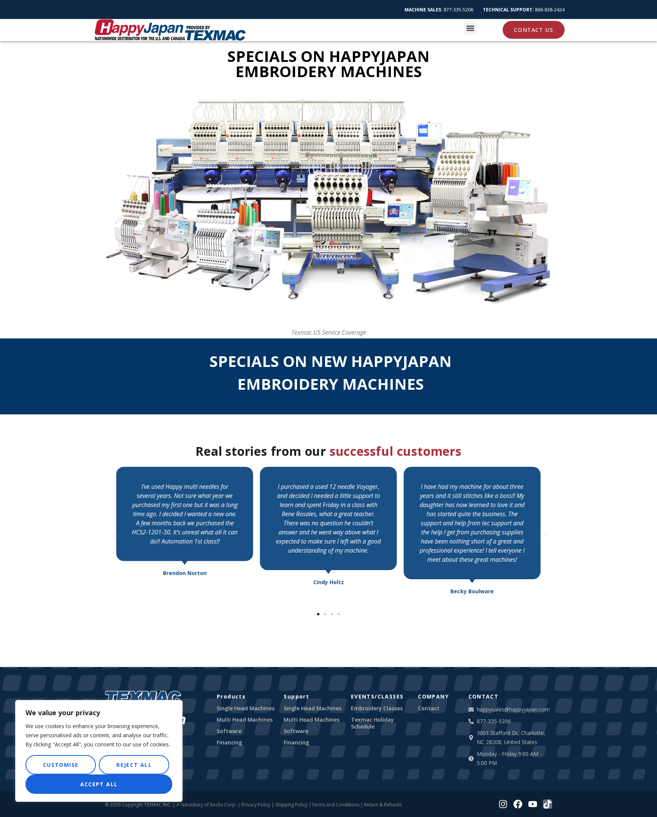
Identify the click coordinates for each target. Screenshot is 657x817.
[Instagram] (503, 804)
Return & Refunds (383, 804)
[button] (470, 28)
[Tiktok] (547, 804)
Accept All (99, 784)
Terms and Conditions (335, 804)
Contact (429, 708)
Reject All (134, 764)
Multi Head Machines (245, 719)
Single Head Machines (246, 708)
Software (229, 731)
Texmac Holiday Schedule (372, 723)
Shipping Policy (291, 804)
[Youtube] (532, 804)
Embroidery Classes (377, 708)
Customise (61, 764)
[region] (98, 751)
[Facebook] (517, 804)
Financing (229, 742)
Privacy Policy (255, 804)
